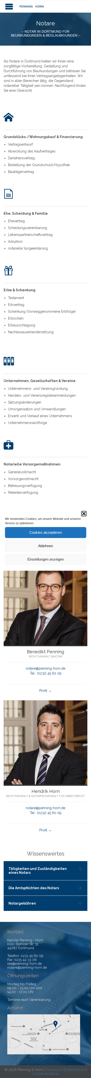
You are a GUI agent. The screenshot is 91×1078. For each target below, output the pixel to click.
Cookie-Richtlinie (45, 1074)
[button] (83, 513)
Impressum (54, 1070)
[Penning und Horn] (31, 6)
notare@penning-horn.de (45, 668)
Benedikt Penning (45, 651)
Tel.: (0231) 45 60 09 (45, 673)
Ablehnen (45, 546)
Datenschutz (75, 1070)
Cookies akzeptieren (45, 532)
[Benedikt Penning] (45, 644)
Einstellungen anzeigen (45, 559)
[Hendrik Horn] (45, 783)
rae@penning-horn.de (24, 964)
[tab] (45, 870)
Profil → (45, 691)
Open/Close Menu (9, 6)
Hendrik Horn (46, 791)
